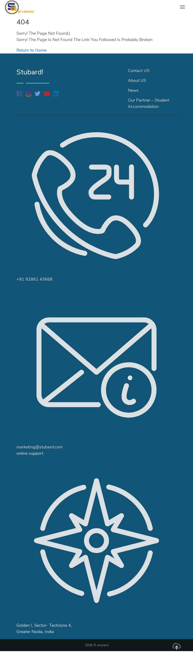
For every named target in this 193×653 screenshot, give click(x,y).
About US (137, 80)
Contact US (138, 70)
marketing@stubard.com (39, 447)
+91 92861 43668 (34, 279)
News (133, 90)
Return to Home (31, 50)
